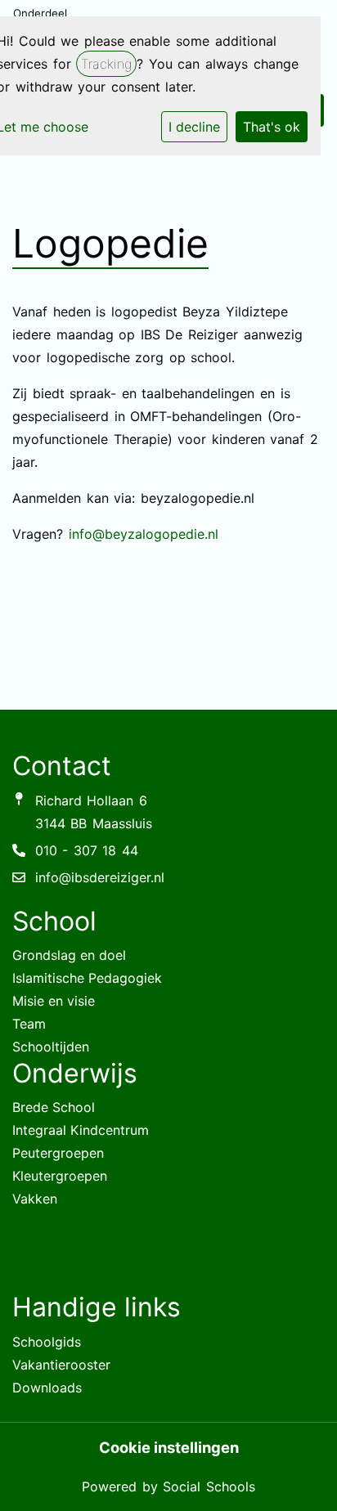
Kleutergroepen (59, 1176)
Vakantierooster (61, 1364)
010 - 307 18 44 (86, 850)
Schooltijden (50, 1046)
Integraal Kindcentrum (80, 1130)
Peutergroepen (58, 1153)
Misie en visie (53, 1001)
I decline (194, 127)
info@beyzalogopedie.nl (143, 534)
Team (29, 1024)
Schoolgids (46, 1342)
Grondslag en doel (69, 955)
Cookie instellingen (169, 1447)
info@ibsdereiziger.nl (99, 877)
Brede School (53, 1107)
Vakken (34, 1198)
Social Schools (209, 1486)
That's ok (271, 127)
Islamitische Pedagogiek (87, 978)
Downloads (47, 1387)
